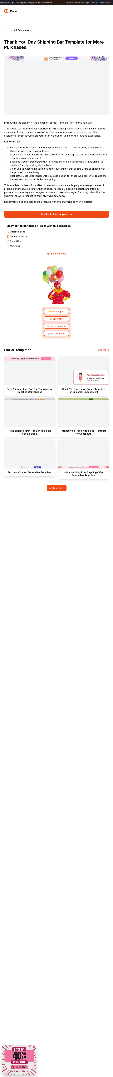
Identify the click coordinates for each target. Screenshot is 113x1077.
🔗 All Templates (56, 333)
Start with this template (54, 214)
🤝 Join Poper (56, 311)
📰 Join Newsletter (56, 326)
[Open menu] (106, 11)
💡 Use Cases (56, 319)
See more (103, 349)
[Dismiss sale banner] (34, 1047)
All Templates (56, 488)
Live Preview (58, 253)
